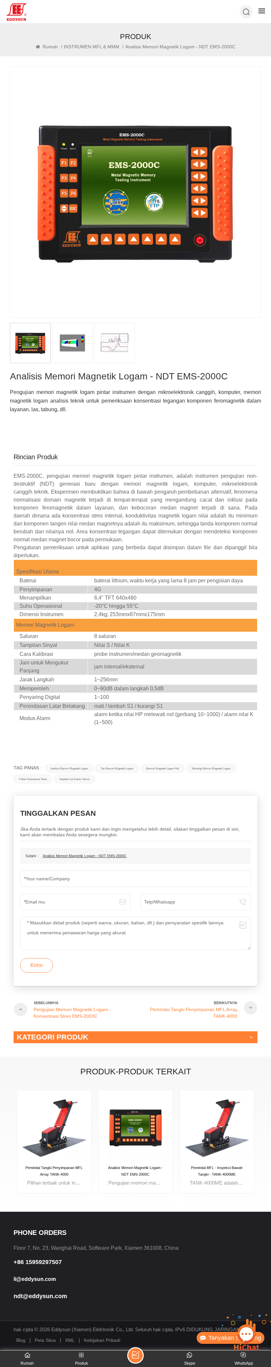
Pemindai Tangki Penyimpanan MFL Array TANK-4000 (54, 1171)
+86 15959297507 (38, 1262)
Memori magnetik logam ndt (162, 768)
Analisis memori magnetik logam (69, 768)
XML (70, 1340)
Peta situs (45, 1340)
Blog (20, 1340)
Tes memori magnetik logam (117, 768)
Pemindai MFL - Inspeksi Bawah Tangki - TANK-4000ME (217, 1171)
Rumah (49, 46)
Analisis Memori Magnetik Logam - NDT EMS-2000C (85, 856)
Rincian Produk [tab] (36, 457)
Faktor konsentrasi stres (33, 779)
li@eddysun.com (35, 1279)
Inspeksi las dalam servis (74, 779)
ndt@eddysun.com (40, 1296)
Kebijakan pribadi (102, 1340)
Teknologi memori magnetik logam (211, 768)
